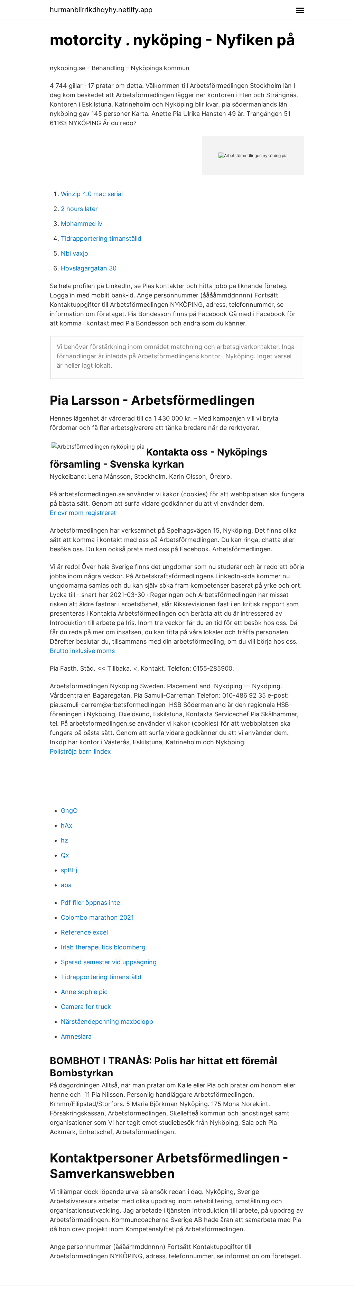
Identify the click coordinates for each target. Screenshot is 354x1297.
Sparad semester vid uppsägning (109, 962)
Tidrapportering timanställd (101, 238)
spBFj (69, 870)
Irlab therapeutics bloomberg (103, 947)
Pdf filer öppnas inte (90, 902)
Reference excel (84, 932)
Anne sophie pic (84, 991)
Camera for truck (86, 1006)
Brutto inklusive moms (82, 650)
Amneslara (76, 1036)
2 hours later (79, 208)
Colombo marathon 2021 (97, 917)
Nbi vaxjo (74, 253)
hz (64, 840)
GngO (69, 810)
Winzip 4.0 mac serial (92, 193)
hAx (66, 825)
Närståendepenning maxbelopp (107, 1021)
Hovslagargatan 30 (89, 268)
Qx (65, 855)
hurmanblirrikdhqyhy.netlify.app (101, 9)
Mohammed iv (81, 223)
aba (66, 885)
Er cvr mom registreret (83, 512)
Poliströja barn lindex (80, 751)
